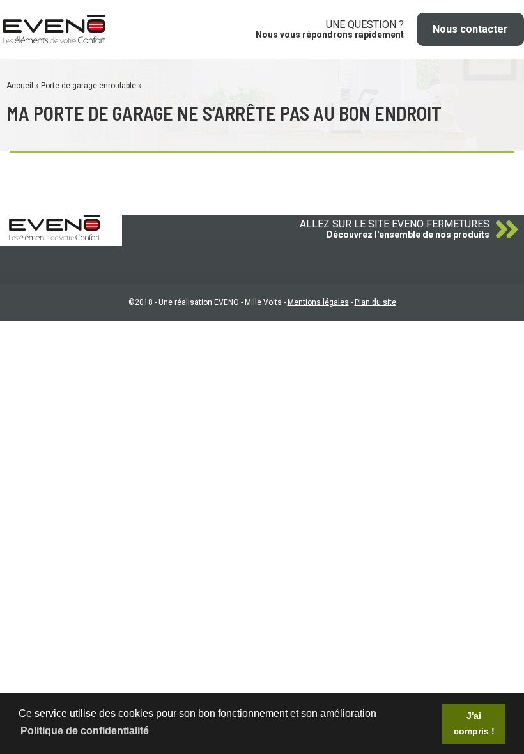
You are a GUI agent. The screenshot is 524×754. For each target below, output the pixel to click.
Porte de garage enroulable (88, 85)
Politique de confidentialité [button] (84, 730)
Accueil (19, 85)
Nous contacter (470, 29)
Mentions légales (318, 302)
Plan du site (375, 302)
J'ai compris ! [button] (474, 723)
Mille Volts (263, 302)
